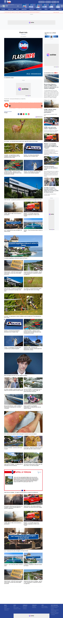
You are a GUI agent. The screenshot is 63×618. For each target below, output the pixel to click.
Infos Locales (16, 607)
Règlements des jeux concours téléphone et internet (55, 613)
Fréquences (6, 609)
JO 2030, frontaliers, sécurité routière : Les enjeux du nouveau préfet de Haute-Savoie (51, 190)
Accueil (3, 9)
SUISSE (20, 12)
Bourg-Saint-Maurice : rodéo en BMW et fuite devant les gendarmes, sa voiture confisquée (51, 86)
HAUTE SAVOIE (7, 12)
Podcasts (31, 9)
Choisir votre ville (56, 12)
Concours (39, 9)
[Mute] (18, 6)
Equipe (5, 607)
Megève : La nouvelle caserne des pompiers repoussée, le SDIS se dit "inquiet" (51, 146)
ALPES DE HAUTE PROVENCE (34, 12)
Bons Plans (10, 9)
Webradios (24, 9)
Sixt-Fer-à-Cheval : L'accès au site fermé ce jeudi (50, 168)
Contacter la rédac (17, 608)
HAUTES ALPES (25, 12)
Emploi (60, 9)
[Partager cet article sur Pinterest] (23, 114)
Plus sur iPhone (44, 606)
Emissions (25, 607)
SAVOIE (13, 12)
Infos (17, 9)
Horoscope (53, 9)
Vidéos (45, 9)
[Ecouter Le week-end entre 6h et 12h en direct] (51, 36)
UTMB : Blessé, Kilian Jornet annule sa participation (50, 111)
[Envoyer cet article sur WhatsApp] (26, 114)
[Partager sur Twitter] (21, 114)
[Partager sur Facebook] (18, 114)
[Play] (1, 6)
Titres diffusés (6, 608)
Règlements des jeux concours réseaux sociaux (55, 607)
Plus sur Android (45, 607)
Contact (5, 606)
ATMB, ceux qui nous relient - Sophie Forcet (50, 128)
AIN (16, 12)
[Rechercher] (58, 2)
